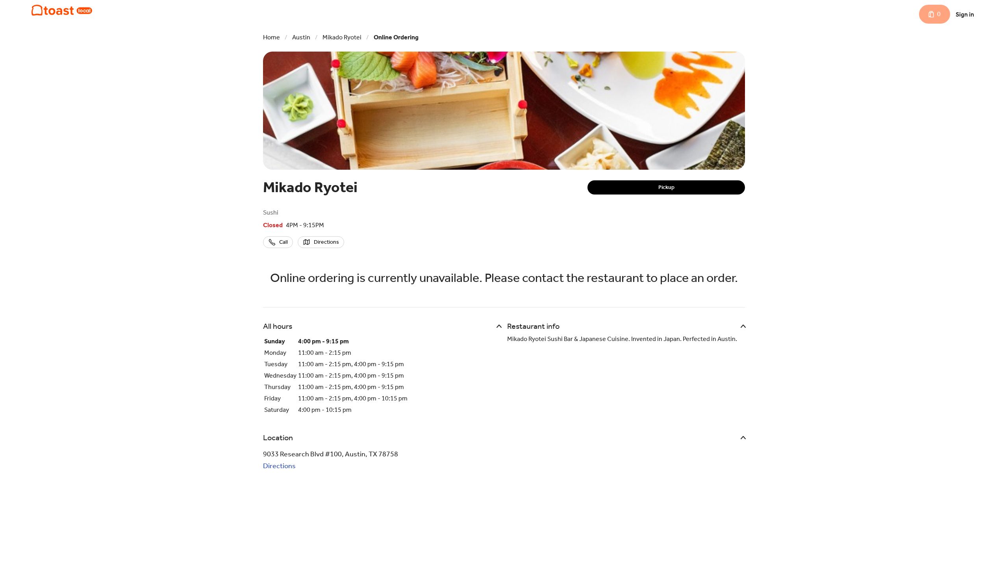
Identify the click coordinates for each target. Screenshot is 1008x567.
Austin (301, 37)
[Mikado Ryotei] (62, 10)
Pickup (666, 187)
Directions (279, 465)
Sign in (965, 14)
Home (271, 37)
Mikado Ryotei (341, 37)
